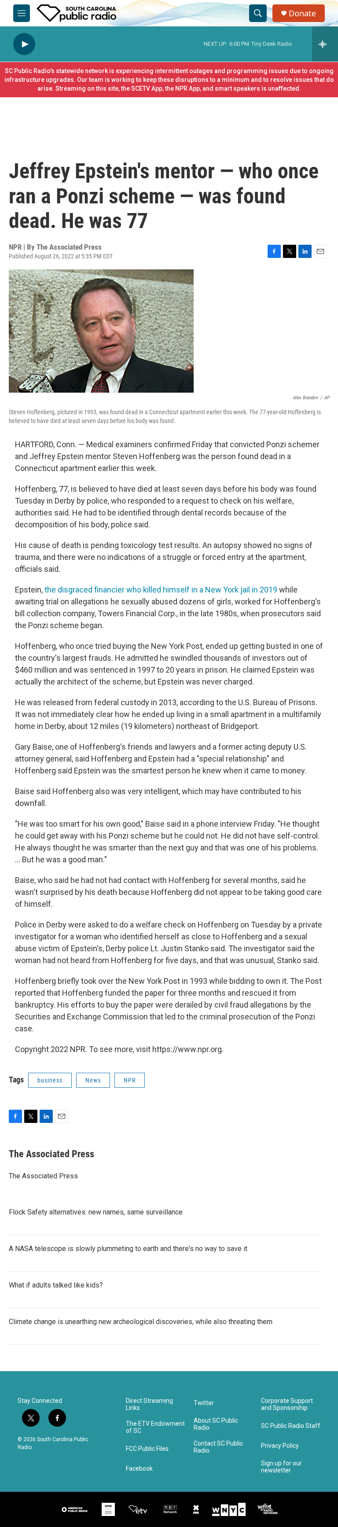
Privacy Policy (280, 1445)
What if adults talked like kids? (56, 1285)
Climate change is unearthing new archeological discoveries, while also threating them (140, 1321)
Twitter (204, 1403)
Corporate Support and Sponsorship (287, 1404)
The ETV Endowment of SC (155, 1427)
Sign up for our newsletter (281, 1467)
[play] (24, 44)
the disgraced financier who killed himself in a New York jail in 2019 (161, 589)
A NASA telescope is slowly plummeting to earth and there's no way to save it (128, 1248)
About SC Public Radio (216, 1424)
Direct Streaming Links (149, 1404)
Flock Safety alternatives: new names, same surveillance (96, 1212)
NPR (130, 1080)
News (93, 1080)
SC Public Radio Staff (290, 1426)
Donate (302, 13)
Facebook (139, 1468)
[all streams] (325, 44)
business (49, 1080)
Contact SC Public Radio (218, 1447)
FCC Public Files (147, 1449)
